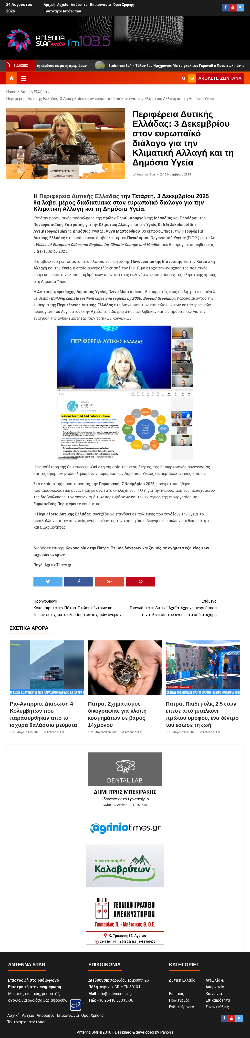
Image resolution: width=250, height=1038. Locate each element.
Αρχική (49, 5)
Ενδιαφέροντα (181, 1007)
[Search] (184, 78)
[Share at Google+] (109, 581)
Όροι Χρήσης (123, 5)
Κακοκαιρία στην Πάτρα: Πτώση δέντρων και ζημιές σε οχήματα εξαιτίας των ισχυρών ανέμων (77, 608)
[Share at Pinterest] (140, 581)
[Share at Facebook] (78, 581)
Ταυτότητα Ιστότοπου (62, 11)
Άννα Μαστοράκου (123, 231)
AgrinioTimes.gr (57, 565)
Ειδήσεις (176, 993)
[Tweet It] (47, 581)
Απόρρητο (79, 5)
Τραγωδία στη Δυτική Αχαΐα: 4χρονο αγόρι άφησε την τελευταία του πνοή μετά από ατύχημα (173, 608)
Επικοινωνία (100, 5)
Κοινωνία (214, 993)
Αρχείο (62, 5)
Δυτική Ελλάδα (182, 980)
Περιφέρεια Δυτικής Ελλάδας (79, 196)
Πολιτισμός (179, 1000)
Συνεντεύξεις (217, 1007)
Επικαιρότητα (218, 1000)
